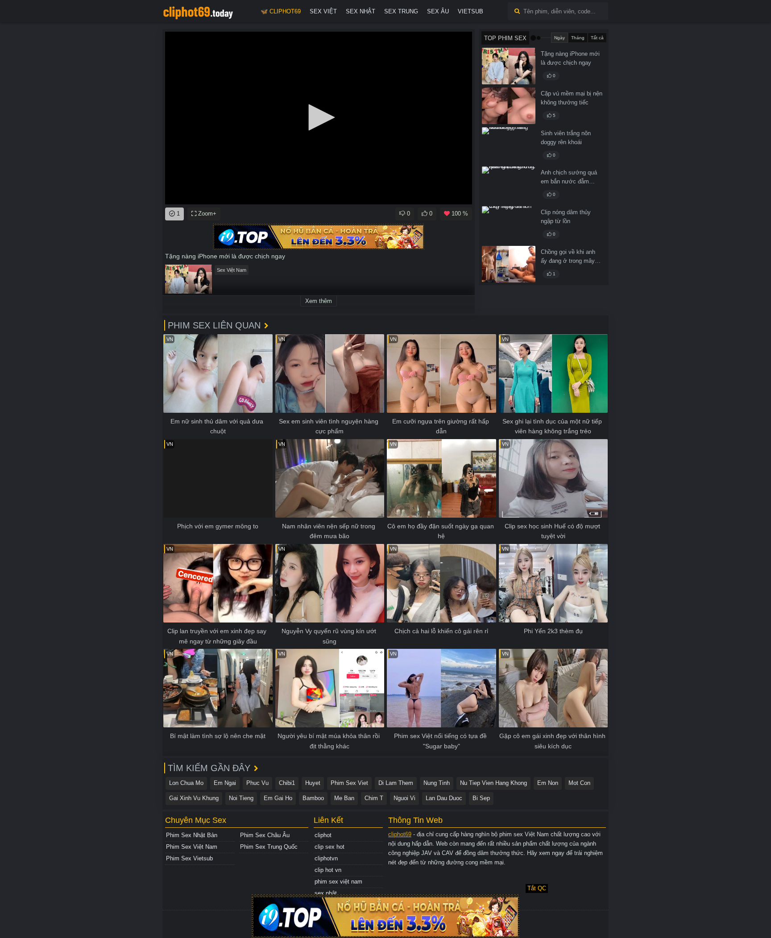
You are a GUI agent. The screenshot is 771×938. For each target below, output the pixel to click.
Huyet (312, 783)
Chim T (374, 798)
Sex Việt (323, 11)
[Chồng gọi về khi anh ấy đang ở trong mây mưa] (508, 264)
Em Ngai (225, 783)
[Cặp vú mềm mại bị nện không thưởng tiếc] (508, 105)
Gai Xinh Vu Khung (194, 798)
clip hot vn (328, 870)
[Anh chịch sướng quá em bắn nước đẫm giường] (508, 184)
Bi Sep (481, 798)
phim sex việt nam (338, 881)
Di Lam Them (395, 783)
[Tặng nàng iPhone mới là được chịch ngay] (508, 66)
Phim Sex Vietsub (189, 858)
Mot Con (579, 783)
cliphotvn (326, 858)
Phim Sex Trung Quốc (269, 846)
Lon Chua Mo (186, 783)
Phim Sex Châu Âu (265, 835)
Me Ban (344, 798)
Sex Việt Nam (231, 270)
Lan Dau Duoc (444, 798)
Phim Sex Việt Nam (191, 846)
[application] (318, 118)
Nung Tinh (436, 783)
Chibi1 (287, 783)
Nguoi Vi (404, 798)
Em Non (547, 783)
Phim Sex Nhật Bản (191, 835)
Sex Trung (401, 11)
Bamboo (313, 798)
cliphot (323, 835)
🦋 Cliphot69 (281, 11)
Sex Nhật (360, 11)
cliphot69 (399, 834)
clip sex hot (329, 846)
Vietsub (470, 11)
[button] (318, 117)
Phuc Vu (257, 783)
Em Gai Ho (278, 798)
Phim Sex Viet (349, 783)
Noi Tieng (241, 798)
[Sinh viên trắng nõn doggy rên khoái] (508, 145)
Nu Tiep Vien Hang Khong (493, 783)
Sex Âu (438, 11)
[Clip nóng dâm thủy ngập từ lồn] (508, 224)
